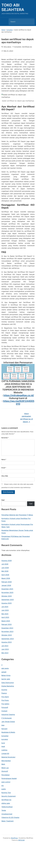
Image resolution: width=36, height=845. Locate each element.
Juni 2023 (5, 649)
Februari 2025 (6, 624)
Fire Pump (5, 700)
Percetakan (5, 775)
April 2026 (5, 575)
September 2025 (7, 600)
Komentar (5, 437)
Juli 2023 (4, 646)
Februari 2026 (6, 582)
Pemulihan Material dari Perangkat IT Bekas (17, 515)
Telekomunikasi (7, 807)
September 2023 (7, 639)
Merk (3, 764)
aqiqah (3, 672)
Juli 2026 (4, 564)
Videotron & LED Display (10, 817)
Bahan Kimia (5, 675)
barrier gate (5, 679)
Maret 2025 (5, 621)
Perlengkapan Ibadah (9, 778)
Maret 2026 (5, 578)
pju (2, 785)
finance (4, 693)
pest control (5, 782)
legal (3, 746)
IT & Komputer (6, 718)
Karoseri (4, 729)
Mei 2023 (4, 653)
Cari (3, 500)
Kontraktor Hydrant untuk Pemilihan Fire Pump (16, 520)
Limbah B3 (5, 753)
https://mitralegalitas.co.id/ (18, 395)
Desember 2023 (7, 628)
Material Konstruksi (8, 757)
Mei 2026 (4, 571)
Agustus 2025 (6, 603)
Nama (3, 459)
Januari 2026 (6, 585)
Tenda (3, 810)
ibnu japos (7, 47)
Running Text (6, 793)
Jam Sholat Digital (8, 722)
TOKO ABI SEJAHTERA (12, 7)
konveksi (4, 739)
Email (3, 467)
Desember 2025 (7, 589)
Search (31, 22)
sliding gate (5, 803)
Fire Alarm (5, 697)
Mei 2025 (4, 614)
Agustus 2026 (6, 561)
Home (3, 30)
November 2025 (7, 592)
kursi (3, 743)
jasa (2, 725)
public (3, 789)
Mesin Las (5, 768)
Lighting (4, 750)
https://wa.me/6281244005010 (18, 402)
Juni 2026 (5, 568)
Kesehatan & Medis (8, 732)
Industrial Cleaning (8, 714)
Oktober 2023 (6, 635)
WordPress (14, 838)
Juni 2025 (5, 610)
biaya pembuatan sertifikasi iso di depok (26, 418)
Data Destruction (7, 683)
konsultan (10, 30)
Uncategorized (6, 814)
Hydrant (4, 711)
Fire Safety (5, 704)
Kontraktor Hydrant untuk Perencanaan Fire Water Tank (17, 525)
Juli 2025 (4, 607)
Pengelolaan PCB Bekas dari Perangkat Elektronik (15, 537)
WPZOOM (21, 840)
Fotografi (4, 707)
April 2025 (5, 617)
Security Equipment (8, 796)
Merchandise (6, 761)
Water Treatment (7, 821)
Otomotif (4, 771)
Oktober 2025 (6, 596)
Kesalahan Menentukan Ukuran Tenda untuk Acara (17, 531)
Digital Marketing (7, 686)
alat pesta (5, 668)
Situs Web (4, 476)
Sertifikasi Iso (6, 800)
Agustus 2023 (6, 642)
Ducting (4, 690)
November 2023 (7, 631)
